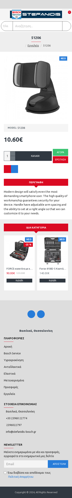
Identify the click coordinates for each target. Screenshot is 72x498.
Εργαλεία (33, 45)
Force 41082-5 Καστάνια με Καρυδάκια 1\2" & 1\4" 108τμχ (53, 268)
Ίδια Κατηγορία (36, 227)
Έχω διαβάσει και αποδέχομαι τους (29, 474)
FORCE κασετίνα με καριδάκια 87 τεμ (20, 268)
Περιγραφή (36, 182)
